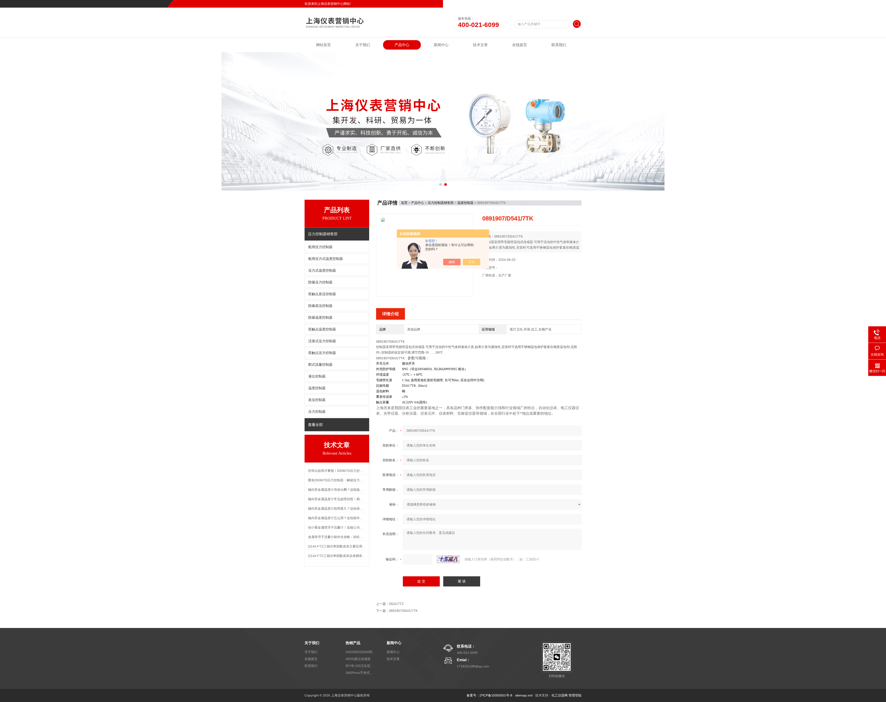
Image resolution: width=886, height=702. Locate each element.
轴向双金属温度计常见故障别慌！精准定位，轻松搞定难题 (337, 499)
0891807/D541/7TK (403, 611)
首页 (404, 203)
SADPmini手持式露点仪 (361, 673)
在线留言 (559, 4)
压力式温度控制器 (322, 270)
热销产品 (353, 643)
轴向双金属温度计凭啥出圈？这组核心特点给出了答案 (337, 489)
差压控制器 (317, 400)
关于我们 (362, 45)
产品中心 (402, 45)
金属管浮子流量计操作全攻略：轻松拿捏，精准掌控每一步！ (337, 537)
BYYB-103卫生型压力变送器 (361, 666)
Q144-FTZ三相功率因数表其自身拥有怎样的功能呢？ (337, 556)
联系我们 (575, 4)
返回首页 (543, 4)
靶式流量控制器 (320, 364)
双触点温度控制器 (322, 329)
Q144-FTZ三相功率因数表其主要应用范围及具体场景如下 (337, 546)
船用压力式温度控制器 (325, 259)
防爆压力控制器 (320, 282)
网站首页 (323, 45)
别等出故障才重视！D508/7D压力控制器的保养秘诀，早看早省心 (337, 471)
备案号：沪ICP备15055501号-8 (489, 695)
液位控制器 (317, 376)
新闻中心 (441, 45)
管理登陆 (575, 695)
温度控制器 (317, 388)
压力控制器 (317, 411)
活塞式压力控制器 (322, 341)
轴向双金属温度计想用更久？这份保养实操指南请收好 (337, 508)
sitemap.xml (524, 695)
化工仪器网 (559, 695)
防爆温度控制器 (320, 317)
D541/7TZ (396, 604)
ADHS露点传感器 (358, 659)
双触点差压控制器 (322, 294)
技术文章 (480, 45)
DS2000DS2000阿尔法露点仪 (361, 652)
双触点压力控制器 (322, 353)
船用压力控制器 (320, 247)
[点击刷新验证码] (448, 559)
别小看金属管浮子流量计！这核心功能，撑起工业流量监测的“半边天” (337, 527)
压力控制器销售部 (441, 203)
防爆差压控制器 (320, 306)
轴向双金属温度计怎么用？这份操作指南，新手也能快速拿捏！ (337, 518)
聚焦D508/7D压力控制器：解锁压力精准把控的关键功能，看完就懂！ (337, 480)
